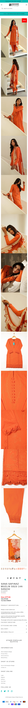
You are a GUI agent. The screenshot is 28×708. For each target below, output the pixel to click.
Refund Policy (4, 657)
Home (5, 13)
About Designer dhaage (6, 651)
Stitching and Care (9, 625)
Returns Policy (7, 632)
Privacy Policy (4, 653)
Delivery (4, 628)
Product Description (10, 605)
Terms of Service (5, 655)
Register (3, 677)
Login (2, 675)
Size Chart (3, 681)
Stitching (3, 683)
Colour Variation (8, 622)
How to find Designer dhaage (7, 665)
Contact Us (3, 667)
